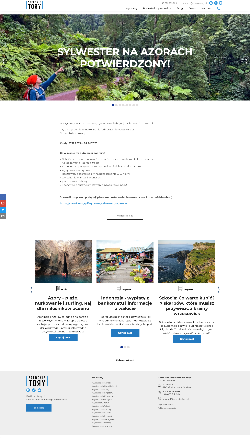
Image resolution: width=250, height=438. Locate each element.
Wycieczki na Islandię (101, 409)
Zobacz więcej (125, 360)
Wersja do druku (125, 216)
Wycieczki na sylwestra (102, 426)
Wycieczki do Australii (101, 383)
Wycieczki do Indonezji (102, 416)
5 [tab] (126, 105)
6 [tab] (130, 105)
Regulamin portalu (166, 405)
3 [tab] (120, 105)
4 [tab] (123, 105)
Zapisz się (39, 407)
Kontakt (206, 8)
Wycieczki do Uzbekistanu (103, 396)
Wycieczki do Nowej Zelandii (104, 386)
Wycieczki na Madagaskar (103, 419)
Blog (180, 8)
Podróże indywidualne (157, 8)
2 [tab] (116, 105)
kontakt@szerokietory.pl (195, 3)
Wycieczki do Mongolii (102, 399)
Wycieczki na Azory (100, 389)
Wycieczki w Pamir (100, 403)
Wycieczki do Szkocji (101, 406)
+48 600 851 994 (171, 394)
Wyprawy (131, 8)
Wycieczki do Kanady (101, 413)
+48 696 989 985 (168, 3)
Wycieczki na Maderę (101, 423)
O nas (192, 8)
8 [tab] (137, 105)
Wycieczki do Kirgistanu (102, 393)
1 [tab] (121, 347)
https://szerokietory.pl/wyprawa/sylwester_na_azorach (94, 203)
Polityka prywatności (167, 408)
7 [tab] (133, 105)
